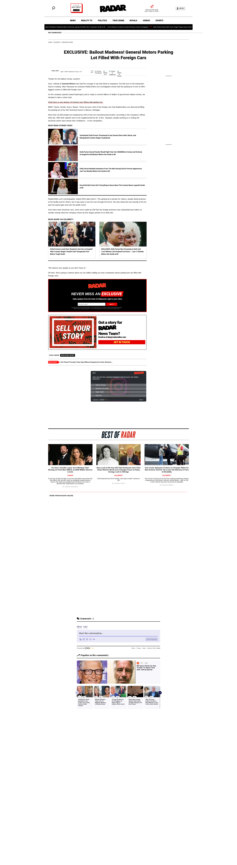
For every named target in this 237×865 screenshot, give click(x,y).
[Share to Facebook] (98, 72)
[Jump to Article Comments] (92, 72)
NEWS (73, 20)
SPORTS (159, 20)
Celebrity (57, 42)
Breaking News (67, 42)
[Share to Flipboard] (112, 72)
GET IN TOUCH (122, 342)
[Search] (53, 9)
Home (50, 42)
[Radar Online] (113, 8)
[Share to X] (105, 72)
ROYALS (133, 20)
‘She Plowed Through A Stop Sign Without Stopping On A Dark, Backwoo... (86, 362)
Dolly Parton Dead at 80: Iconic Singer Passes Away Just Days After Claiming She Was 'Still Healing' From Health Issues (166, 27)
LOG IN (181, 8)
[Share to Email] (119, 72)
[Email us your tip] (77, 12)
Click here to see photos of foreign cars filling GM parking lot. (75, 102)
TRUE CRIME (118, 20)
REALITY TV (86, 20)
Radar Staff (55, 70)
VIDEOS (146, 20)
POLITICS (102, 20)
